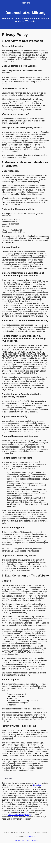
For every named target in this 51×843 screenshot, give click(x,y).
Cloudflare (37, 785)
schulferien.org (30, 836)
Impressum (18, 840)
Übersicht (25, 3)
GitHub (34, 840)
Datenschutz (27, 840)
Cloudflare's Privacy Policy (19, 815)
